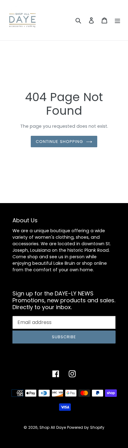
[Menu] (117, 20)
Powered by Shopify (85, 427)
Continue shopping (59, 141)
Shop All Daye (52, 427)
